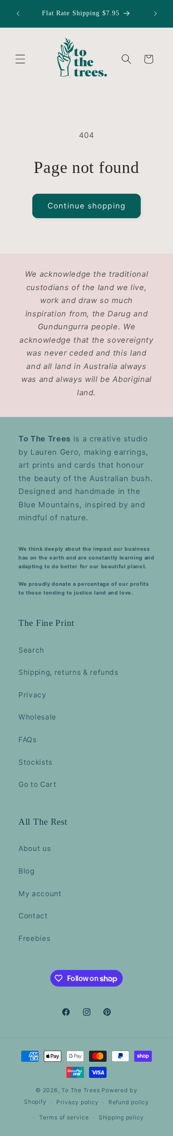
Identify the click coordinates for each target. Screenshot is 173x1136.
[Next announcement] (155, 13)
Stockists (35, 762)
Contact (33, 915)
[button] (20, 59)
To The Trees (80, 1090)
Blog (26, 871)
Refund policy (128, 1102)
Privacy (32, 694)
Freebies (34, 938)
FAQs (27, 739)
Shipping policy (121, 1117)
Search (31, 650)
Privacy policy (77, 1102)
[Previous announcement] (18, 13)
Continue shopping (86, 205)
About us (34, 848)
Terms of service (64, 1117)
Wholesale (37, 717)
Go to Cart (37, 784)
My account (40, 893)
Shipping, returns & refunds (68, 672)
